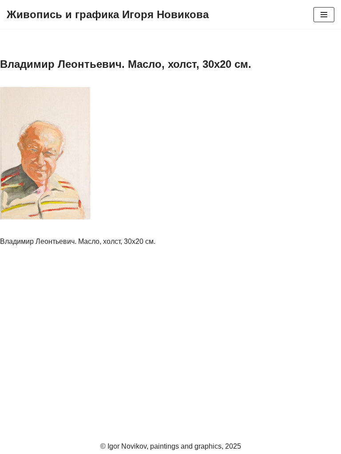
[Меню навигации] (323, 14)
